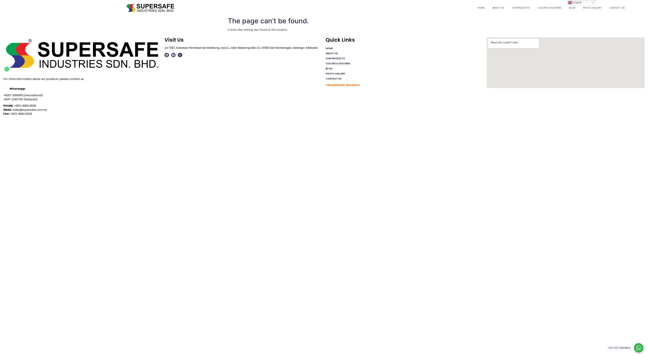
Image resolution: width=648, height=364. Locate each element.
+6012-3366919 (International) (23, 95)
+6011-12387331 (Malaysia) (20, 99)
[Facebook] (173, 55)
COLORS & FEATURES (549, 7)
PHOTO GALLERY (592, 7)
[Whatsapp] (6, 69)
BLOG (572, 7)
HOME (481, 7)
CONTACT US (617, 7)
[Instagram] (180, 55)
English (577, 2)
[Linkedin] (167, 55)
